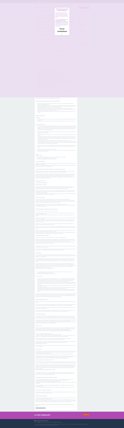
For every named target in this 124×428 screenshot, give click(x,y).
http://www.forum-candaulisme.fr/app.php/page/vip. (62, 329)
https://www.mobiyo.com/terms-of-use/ (41, 343)
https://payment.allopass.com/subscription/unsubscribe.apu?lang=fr (45, 369)
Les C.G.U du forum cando (38, 420)
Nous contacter (46, 420)
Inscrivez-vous (86, 414)
